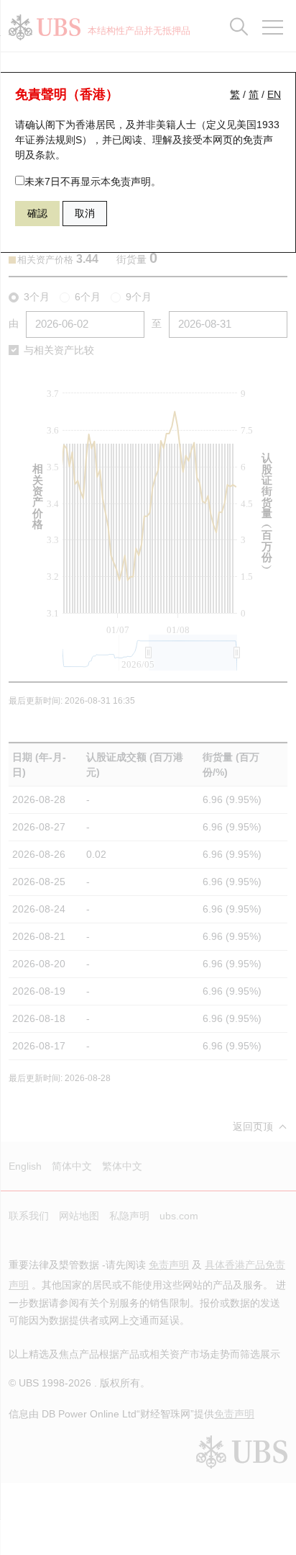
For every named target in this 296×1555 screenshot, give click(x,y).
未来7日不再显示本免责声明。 (92, 181)
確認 (37, 213)
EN (274, 94)
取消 (85, 213)
